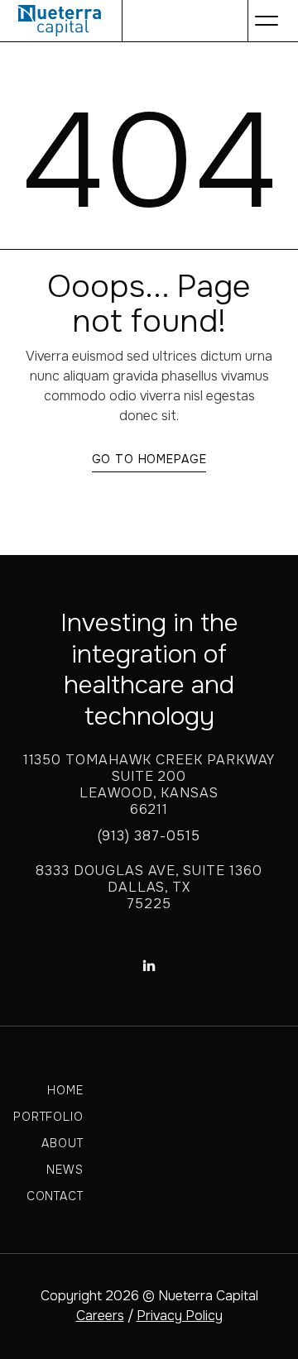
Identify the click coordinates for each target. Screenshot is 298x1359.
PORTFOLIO (48, 1116)
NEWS (64, 1169)
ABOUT (62, 1143)
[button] (266, 21)
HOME (65, 1090)
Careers (100, 1315)
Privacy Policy (180, 1315)
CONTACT (55, 1196)
